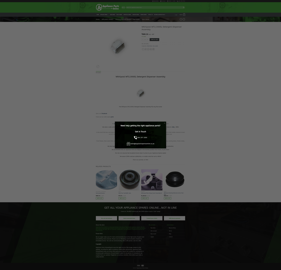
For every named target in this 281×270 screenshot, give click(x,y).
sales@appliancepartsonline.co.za (142, 144)
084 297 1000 (142, 137)
